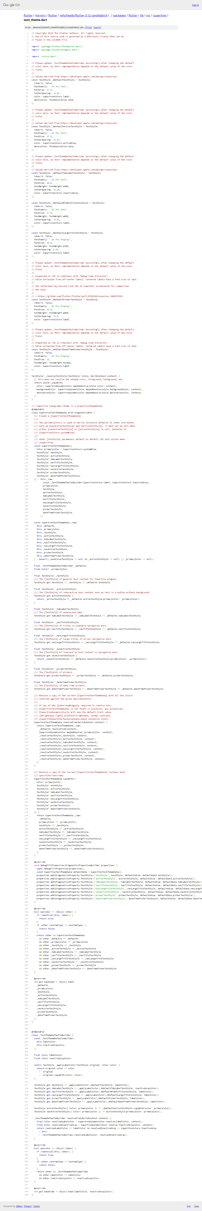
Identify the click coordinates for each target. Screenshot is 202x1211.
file (88, 27)
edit (97, 27)
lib (142, 15)
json (196, 1206)
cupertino (159, 15)
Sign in (195, 4)
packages (119, 15)
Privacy (27, 1206)
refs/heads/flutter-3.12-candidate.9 (83, 15)
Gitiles (19, 1206)
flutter (28, 15)
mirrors (40, 15)
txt (189, 1206)
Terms (36, 1206)
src (148, 15)
